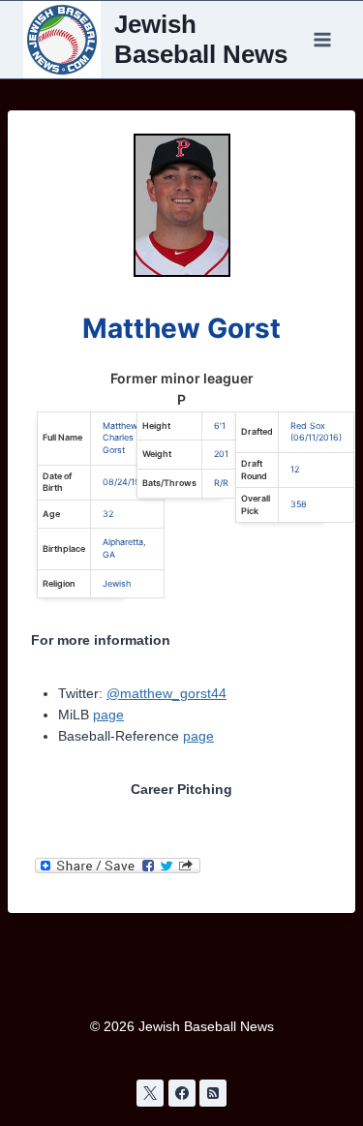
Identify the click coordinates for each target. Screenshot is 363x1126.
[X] (150, 1093)
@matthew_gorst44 (166, 693)
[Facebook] (182, 1093)
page (108, 714)
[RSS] (213, 1093)
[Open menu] (322, 39)
